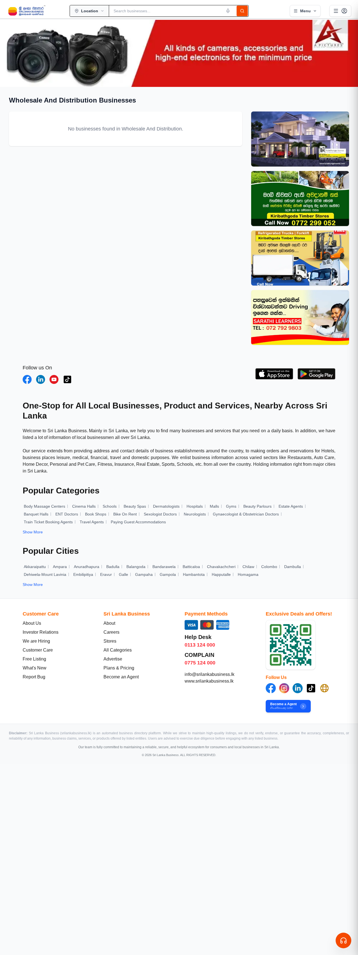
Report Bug (34, 676)
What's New (34, 668)
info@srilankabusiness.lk (209, 674)
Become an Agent (121, 676)
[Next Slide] (348, 53)
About (109, 623)
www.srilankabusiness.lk (209, 681)
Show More (33, 532)
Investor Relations (40, 632)
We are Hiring (36, 641)
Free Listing (34, 659)
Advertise (112, 659)
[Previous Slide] (10, 53)
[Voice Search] (228, 11)
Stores (109, 641)
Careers (111, 632)
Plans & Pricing (118, 668)
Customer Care (38, 650)
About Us (32, 623)
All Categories (117, 650)
